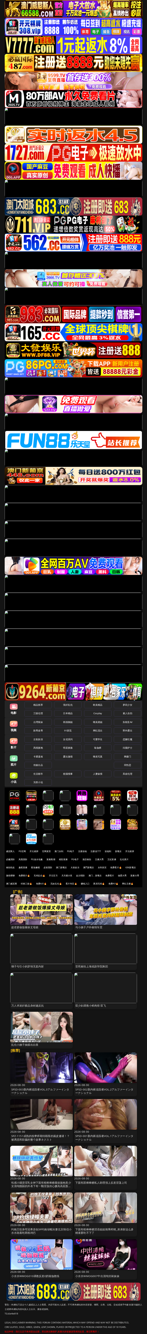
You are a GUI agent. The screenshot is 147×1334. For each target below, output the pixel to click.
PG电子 (70, 851)
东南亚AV (127, 722)
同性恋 (127, 765)
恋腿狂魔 (127, 739)
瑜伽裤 (97, 747)
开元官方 (53, 875)
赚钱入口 (85, 883)
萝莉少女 (127, 704)
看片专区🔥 (71, 883)
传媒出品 (38, 765)
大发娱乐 (75, 867)
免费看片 (109, 875)
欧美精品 (98, 704)
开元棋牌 (34, 851)
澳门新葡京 (61, 867)
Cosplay (97, 713)
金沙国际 (80, 875)
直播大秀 (134, 875)
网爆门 (127, 756)
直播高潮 (50, 859)
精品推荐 (38, 704)
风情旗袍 (38, 747)
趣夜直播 (23, 867)
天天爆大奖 (66, 875)
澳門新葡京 (88, 867)
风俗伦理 (127, 773)
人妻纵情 (98, 773)
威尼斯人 (10, 851)
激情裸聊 (10, 875)
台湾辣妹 (38, 722)
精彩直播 (63, 859)
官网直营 (46, 851)
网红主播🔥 (128, 883)
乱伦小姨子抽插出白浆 (25, 1044)
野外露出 (127, 730)
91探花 (68, 730)
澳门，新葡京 (95, 875)
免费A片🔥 (41, 883)
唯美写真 (98, 756)
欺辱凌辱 (38, 730)
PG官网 (22, 851)
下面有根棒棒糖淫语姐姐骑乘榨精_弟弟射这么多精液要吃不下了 (104, 1230)
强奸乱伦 (68, 704)
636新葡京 (130, 867)
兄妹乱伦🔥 (56, 883)
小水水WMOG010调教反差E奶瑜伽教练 (35, 1276)
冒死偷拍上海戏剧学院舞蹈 (91, 966)
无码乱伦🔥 (39, 875)
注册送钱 (82, 851)
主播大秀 (99, 859)
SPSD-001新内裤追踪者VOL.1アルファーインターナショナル (104, 1137)
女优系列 (68, 739)
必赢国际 (10, 859)
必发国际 (48, 867)
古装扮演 (38, 739)
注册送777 (96, 851)
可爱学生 (98, 739)
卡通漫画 (38, 756)
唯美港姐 (98, 722)
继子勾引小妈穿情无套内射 (27, 966)
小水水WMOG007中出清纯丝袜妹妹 (97, 1276)
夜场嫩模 (35, 867)
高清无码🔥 (99, 883)
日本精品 (68, 713)
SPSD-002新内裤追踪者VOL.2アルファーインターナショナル (104, 1091)
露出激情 (68, 756)
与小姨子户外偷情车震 (89, 927)
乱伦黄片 (124, 859)
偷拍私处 (10, 867)
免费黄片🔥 (24, 875)
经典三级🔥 (26, 883)
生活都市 (38, 773)
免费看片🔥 (116, 867)
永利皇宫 (102, 867)
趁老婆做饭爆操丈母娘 (25, 927)
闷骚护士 (127, 747)
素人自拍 (127, 713)
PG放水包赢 (37, 859)
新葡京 (118, 851)
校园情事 (68, 773)
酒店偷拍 (86, 859)
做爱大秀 (122, 875)
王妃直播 (111, 859)
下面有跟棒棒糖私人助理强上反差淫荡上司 (101, 1182)
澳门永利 (58, 851)
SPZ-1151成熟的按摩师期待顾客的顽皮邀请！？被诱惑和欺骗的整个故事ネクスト (40, 1137)
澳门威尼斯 (11, 883)
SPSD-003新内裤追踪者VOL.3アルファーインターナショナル (40, 1091)
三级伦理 (38, 713)
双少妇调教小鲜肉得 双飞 (90, 1005)
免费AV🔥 (113, 883)
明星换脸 (68, 747)
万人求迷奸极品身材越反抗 (27, 1005)
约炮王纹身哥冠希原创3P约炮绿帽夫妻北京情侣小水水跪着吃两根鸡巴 (41, 1230)
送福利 (108, 851)
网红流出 (98, 730)
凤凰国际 (23, 859)
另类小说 (38, 782)
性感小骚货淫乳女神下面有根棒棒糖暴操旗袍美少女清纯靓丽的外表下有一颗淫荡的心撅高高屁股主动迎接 (41, 1186)
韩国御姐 (68, 722)
